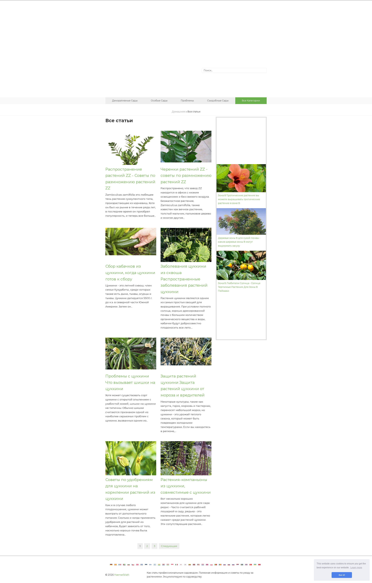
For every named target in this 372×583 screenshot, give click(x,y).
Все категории (251, 100)
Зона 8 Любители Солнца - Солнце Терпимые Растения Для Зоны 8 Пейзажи (239, 287)
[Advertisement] (186, 27)
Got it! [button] (342, 575)
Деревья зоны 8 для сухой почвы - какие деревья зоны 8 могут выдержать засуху (239, 242)
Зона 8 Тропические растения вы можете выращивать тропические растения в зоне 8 (239, 199)
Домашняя (178, 111)
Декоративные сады (125, 100)
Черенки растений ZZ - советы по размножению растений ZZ (186, 175)
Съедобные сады (218, 100)
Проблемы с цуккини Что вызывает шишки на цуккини (130, 382)
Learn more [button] (356, 567)
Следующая (169, 546)
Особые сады (159, 100)
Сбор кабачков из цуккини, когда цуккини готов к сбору (130, 272)
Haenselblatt (121, 574)
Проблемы (187, 100)
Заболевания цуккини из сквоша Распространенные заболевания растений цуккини (184, 279)
